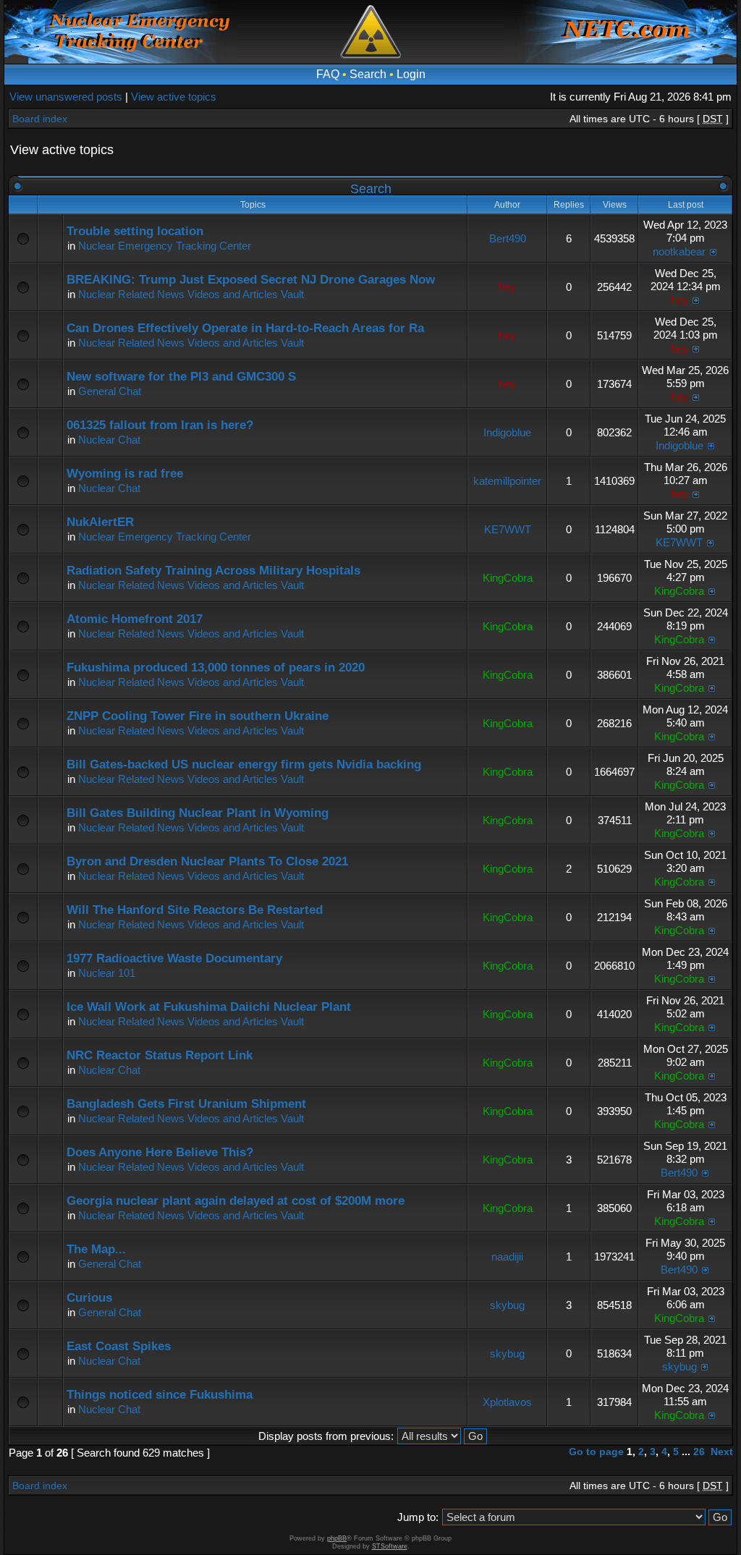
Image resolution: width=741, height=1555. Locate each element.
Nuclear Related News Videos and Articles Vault (191, 294)
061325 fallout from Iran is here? (160, 425)
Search (368, 74)
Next (722, 1451)
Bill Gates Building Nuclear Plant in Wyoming (198, 813)
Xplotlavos (507, 1402)
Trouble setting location (135, 231)
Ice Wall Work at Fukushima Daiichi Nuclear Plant (209, 1007)
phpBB (337, 1538)
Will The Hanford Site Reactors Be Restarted (195, 910)
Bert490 (507, 238)
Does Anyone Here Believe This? (160, 1152)
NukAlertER (100, 522)
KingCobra (508, 578)
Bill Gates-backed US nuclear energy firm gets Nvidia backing (244, 764)
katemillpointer (507, 481)
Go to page (596, 1451)
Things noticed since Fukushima (160, 1395)
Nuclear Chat (109, 439)
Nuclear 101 (106, 973)
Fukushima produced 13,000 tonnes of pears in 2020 (216, 667)
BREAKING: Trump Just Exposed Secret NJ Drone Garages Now (251, 280)
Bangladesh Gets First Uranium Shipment (186, 1104)
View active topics (173, 96)
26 (699, 1451)
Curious (89, 1298)
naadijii (507, 1256)
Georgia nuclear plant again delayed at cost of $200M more (236, 1201)
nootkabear (679, 251)
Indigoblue (507, 432)
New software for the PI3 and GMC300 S (181, 377)
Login (411, 74)
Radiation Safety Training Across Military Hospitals (213, 570)
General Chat (109, 391)
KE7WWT (507, 529)
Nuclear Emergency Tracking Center (164, 246)
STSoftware (389, 1546)
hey (507, 287)
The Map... (96, 1249)
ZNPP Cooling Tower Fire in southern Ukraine (198, 716)
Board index (39, 118)
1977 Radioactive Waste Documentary (174, 958)
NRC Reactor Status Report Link (160, 1055)
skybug (507, 1305)
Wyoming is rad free (125, 473)
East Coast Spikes (119, 1346)
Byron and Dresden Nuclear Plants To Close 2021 (207, 861)
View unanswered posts (65, 96)
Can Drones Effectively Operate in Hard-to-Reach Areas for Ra (245, 328)
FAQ (327, 74)
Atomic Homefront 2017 (135, 619)
